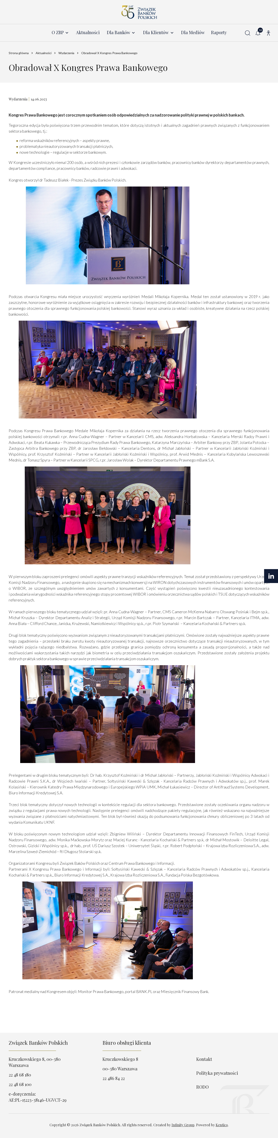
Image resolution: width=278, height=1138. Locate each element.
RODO (202, 1087)
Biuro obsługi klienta (127, 1042)
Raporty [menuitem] (219, 32)
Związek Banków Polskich (38, 1042)
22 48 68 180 (20, 1075)
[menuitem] (60, 32)
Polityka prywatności (217, 1073)
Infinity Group (183, 1125)
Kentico (222, 1125)
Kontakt (204, 1059)
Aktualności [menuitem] (88, 32)
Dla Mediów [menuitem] (193, 32)
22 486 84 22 (114, 1078)
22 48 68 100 (20, 1084)
